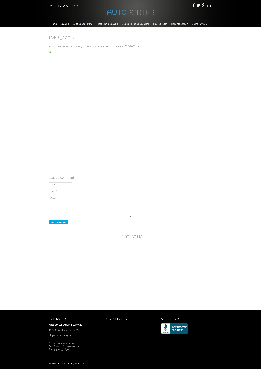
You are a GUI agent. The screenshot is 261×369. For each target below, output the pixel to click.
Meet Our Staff (160, 23)
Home (54, 23)
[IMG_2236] (130, 111)
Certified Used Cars (82, 23)
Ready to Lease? (179, 23)
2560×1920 (129, 46)
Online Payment (199, 23)
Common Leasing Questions (135, 23)
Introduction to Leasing (107, 23)
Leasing (65, 23)
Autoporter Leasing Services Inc (78, 46)
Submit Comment (58, 222)
